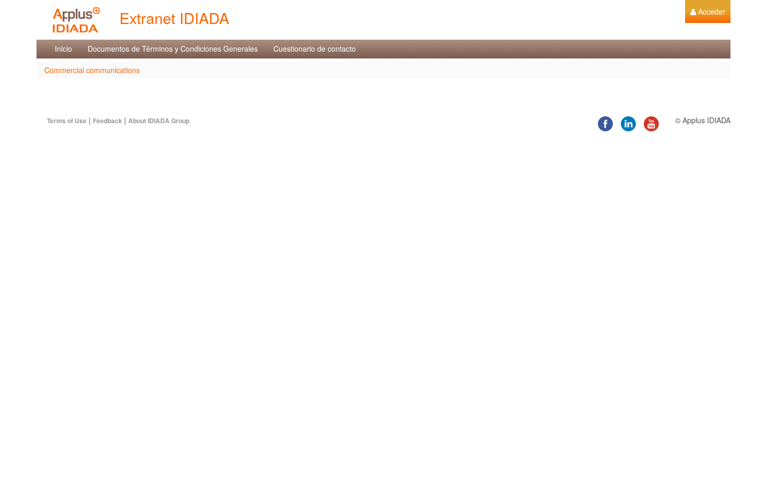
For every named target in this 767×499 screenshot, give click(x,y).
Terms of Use (67, 120)
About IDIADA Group (158, 120)
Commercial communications (92, 70)
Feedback (107, 120)
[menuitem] (707, 11)
